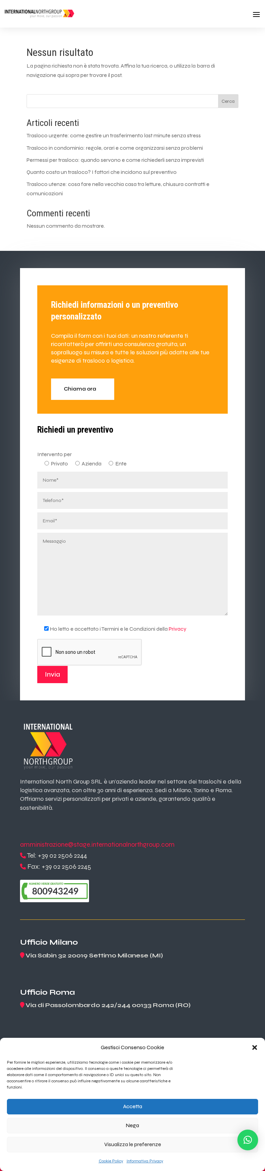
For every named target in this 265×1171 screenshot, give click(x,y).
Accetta (132, 1106)
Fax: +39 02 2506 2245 (59, 866)
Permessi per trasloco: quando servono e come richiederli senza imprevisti (115, 160)
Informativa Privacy (145, 1161)
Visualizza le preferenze (132, 1144)
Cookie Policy (111, 1161)
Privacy (177, 629)
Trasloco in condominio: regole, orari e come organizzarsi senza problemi (115, 148)
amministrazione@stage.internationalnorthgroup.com (97, 844)
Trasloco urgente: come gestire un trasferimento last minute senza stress (114, 135)
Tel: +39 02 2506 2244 (57, 855)
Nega (132, 1125)
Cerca (228, 101)
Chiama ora (80, 389)
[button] (254, 1047)
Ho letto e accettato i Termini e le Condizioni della (118, 629)
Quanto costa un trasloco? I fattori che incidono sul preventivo (102, 172)
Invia (52, 674)
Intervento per (54, 454)
